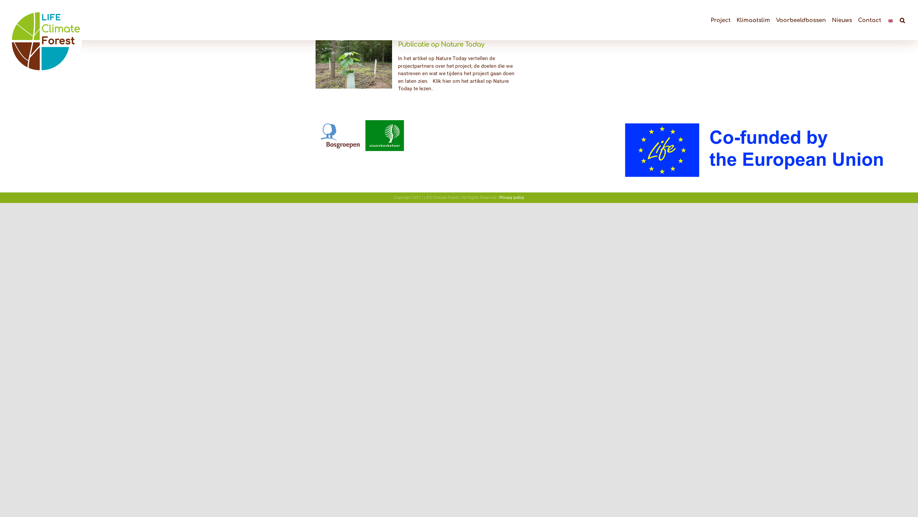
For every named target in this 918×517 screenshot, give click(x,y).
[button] (902, 20)
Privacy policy (511, 197)
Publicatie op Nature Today (441, 44)
